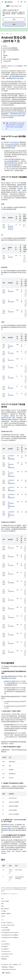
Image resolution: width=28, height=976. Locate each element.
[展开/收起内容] (8, 46)
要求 (2, 903)
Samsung (3, 853)
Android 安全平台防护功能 (16, 115)
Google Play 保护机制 (13, 144)
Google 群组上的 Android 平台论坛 (9, 932)
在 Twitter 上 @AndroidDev (7, 925)
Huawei (9, 851)
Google (3, 851)
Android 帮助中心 (5, 944)
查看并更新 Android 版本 (17, 78)
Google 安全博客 (5, 930)
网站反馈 (11, 967)
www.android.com (5, 951)
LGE (13, 851)
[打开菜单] (2, 2)
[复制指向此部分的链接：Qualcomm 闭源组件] (17, 522)
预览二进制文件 (5, 908)
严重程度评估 (15, 99)
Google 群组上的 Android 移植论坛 (9, 937)
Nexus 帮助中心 (5, 949)
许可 (20, 964)
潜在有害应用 (9, 163)
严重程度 (12, 416)
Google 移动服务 (12, 165)
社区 (10, 964)
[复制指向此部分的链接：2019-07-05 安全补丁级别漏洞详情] (8, 407)
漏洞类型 (20, 188)
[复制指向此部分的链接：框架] (5, 204)
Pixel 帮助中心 (4, 946)
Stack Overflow (5, 956)
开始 (14, 24)
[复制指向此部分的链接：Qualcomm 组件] (14, 432)
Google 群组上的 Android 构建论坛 (9, 935)
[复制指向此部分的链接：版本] (6, 860)
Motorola (18, 851)
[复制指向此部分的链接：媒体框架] (8, 267)
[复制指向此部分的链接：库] (4, 235)
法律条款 (15, 964)
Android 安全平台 (15, 142)
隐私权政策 (5, 967)
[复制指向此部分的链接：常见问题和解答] (15, 663)
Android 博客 (4, 927)
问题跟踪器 (4, 959)
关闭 (14, 19)
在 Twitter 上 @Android (7, 922)
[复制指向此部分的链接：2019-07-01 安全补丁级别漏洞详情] (6, 180)
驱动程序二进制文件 (6, 913)
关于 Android (4, 964)
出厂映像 (3, 911)
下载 (2, 906)
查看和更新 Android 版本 (9, 678)
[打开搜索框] (18, 2)
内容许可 (16, 888)
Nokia (23, 851)
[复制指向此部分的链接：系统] (5, 322)
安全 (11, 33)
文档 (7, 33)
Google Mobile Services (7, 954)
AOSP (2, 33)
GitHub (3, 916)
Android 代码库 (5, 901)
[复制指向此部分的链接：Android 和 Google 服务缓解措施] (6, 139)
